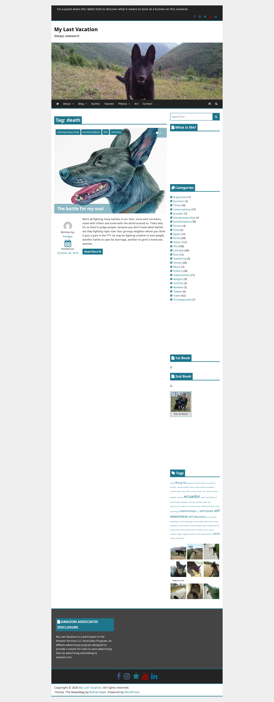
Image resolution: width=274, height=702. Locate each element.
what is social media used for (201, 534)
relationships (181, 275)
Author (95, 103)
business (178, 201)
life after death (201, 502)
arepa (172, 483)
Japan (176, 234)
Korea (176, 238)
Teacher (109, 103)
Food (176, 230)
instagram (184, 502)
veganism (186, 534)
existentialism (91, 132)
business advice (200, 483)
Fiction (177, 225)
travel (176, 295)
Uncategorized (182, 299)
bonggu (67, 236)
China (176, 205)
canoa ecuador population (205, 487)
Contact (147, 103)
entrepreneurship (68, 132)
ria (198, 511)
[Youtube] (210, 16)
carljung (180, 497)
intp (190, 502)
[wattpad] (205, 16)
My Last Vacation (76, 29)
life (106, 132)
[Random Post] (209, 104)
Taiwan (177, 291)
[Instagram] (199, 16)
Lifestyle (178, 250)
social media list (184, 526)
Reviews (178, 287)
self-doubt (206, 511)
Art (136, 103)
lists (175, 254)
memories (184, 506)
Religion (178, 279)
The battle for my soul (80, 208)
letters (177, 242)
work (216, 534)
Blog (81, 103)
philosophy (210, 506)
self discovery (197, 517)
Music (177, 266)
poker (217, 506)
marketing (179, 258)
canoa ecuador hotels (185, 487)
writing (172, 538)
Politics (177, 271)
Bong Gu (180, 483)
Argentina (179, 197)
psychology (174, 511)
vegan (179, 534)
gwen (203, 497)
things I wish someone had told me (183, 530)
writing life (180, 538)
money (177, 262)
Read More (91, 251)
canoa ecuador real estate (180, 491)
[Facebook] (195, 16)
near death (201, 506)
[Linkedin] (215, 16)
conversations (182, 209)
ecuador (178, 213)
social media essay (201, 522)
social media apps (186, 522)
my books (192, 506)
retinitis (116, 132)
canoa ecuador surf (198, 491)
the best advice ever (198, 526)
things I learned (213, 526)
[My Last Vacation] (57, 104)
